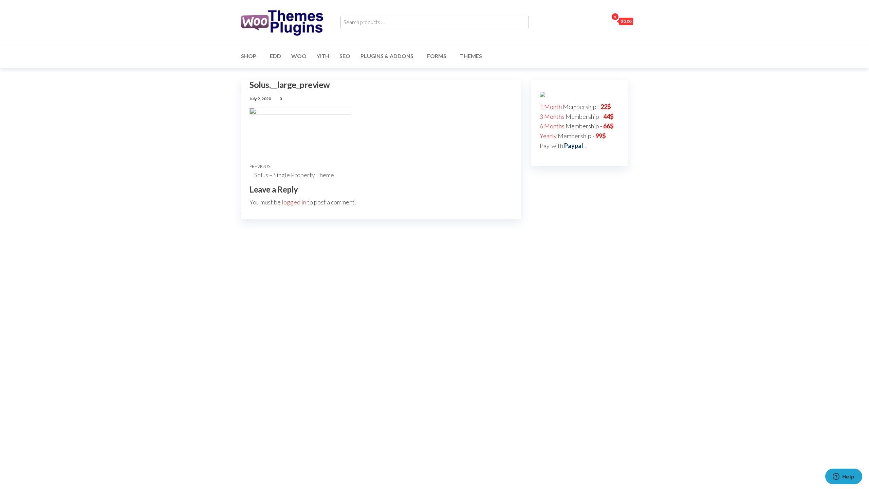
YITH (323, 56)
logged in (294, 202)
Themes (471, 56)
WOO (299, 56)
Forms (436, 56)
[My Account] (601, 21)
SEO (344, 56)
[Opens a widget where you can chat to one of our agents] (843, 477)
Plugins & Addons (386, 56)
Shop (248, 56)
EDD (275, 56)
